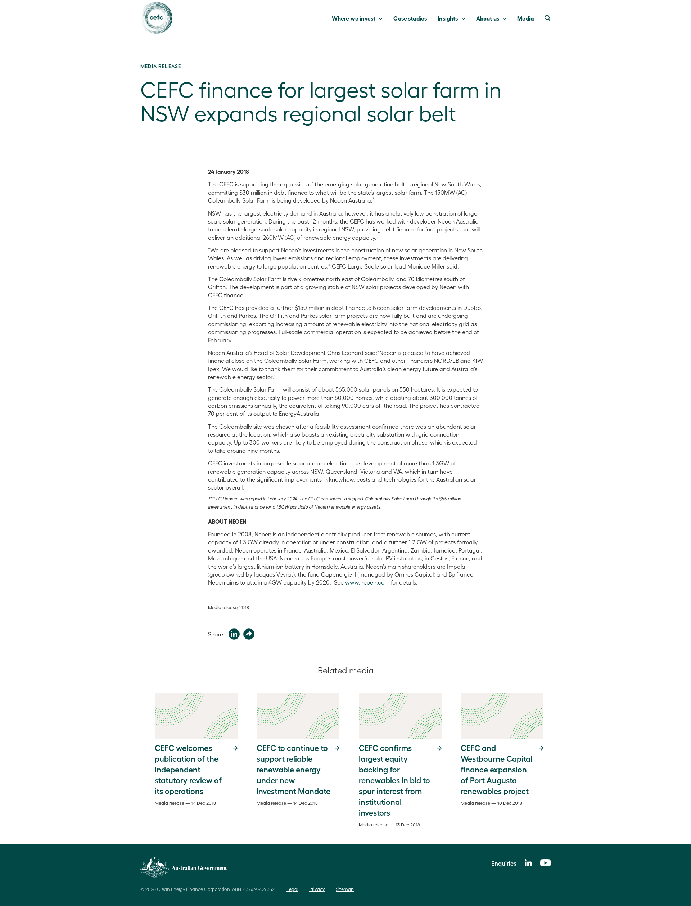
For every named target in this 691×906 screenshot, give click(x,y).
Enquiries (503, 863)
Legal (292, 889)
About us (487, 18)
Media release (160, 66)
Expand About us (506, 18)
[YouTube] (545, 861)
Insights (448, 18)
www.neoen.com (367, 582)
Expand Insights (465, 18)
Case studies (410, 18)
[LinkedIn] (528, 861)
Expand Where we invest (382, 18)
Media (525, 18)
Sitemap (345, 889)
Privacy (317, 889)
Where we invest (353, 18)
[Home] (156, 18)
